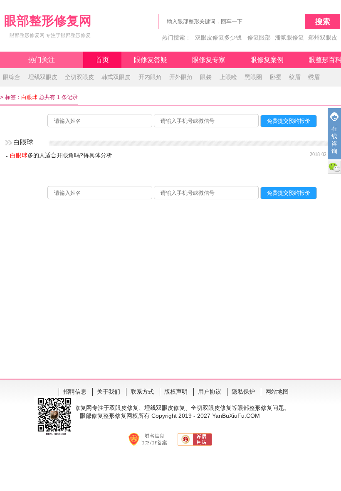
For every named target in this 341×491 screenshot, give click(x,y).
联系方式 (142, 391)
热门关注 (41, 59)
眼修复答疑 (150, 59)
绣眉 (314, 77)
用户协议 (209, 391)
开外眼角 (181, 77)
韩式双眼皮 (116, 77)
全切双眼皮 (79, 77)
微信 (334, 167)
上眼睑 (228, 77)
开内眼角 (150, 77)
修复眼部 (259, 37)
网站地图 (277, 391)
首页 (102, 59)
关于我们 (108, 391)
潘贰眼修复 (289, 37)
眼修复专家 (208, 59)
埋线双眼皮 (42, 77)
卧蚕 (276, 77)
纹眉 (295, 77)
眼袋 (206, 77)
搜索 (322, 21)
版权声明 (176, 391)
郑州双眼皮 (322, 37)
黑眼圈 (253, 77)
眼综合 (11, 77)
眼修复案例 (267, 59)
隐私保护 (243, 391)
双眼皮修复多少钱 (218, 37)
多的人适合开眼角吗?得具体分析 (61, 155)
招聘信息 (74, 391)
